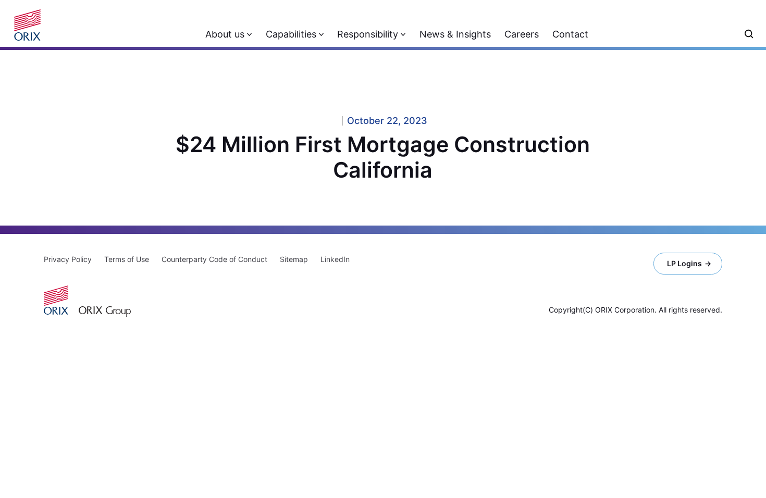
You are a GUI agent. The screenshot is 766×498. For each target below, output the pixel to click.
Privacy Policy (68, 259)
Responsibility (367, 34)
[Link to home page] (31, 25)
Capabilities (291, 34)
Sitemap (294, 259)
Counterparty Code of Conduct (214, 259)
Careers (521, 34)
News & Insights (455, 34)
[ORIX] (56, 300)
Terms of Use (126, 259)
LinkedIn (335, 259)
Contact (570, 34)
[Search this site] (749, 34)
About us (224, 34)
